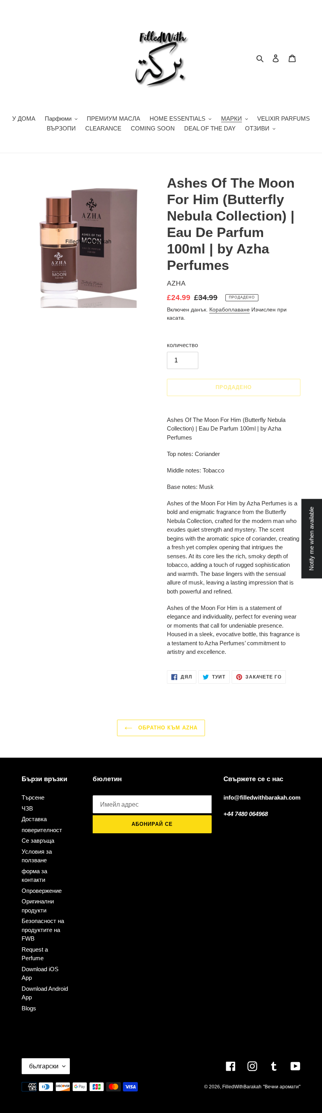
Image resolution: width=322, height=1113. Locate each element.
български (44, 1066)
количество (182, 345)
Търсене (33, 797)
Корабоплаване (229, 309)
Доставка (34, 819)
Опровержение (42, 890)
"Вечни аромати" (281, 1086)
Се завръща (38, 840)
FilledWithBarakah (242, 1086)
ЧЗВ (27, 808)
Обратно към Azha (167, 728)
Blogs (29, 1008)
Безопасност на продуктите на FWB (43, 930)
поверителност (42, 830)
